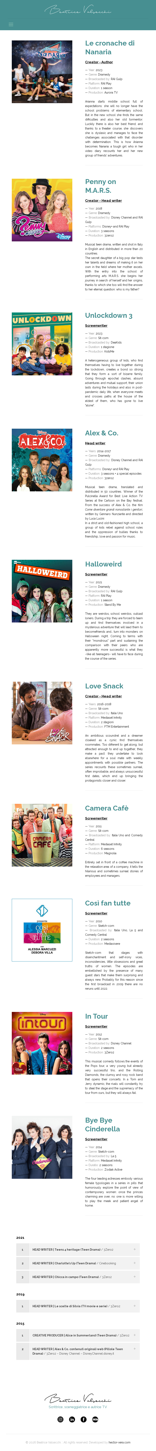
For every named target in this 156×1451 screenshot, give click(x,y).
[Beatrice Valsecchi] (78, 9)
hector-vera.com (119, 1442)
